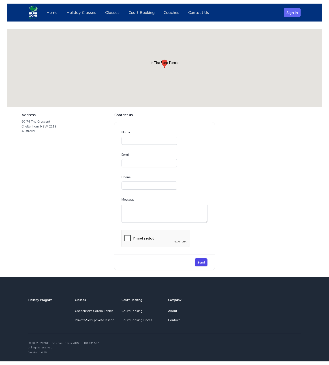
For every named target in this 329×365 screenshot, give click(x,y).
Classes (112, 12)
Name (126, 132)
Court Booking (141, 12)
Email (125, 155)
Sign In (292, 12)
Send (201, 262)
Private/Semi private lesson (94, 320)
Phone (126, 177)
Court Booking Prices (137, 320)
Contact (174, 320)
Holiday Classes (81, 12)
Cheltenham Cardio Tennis (94, 311)
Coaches (171, 12)
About (172, 311)
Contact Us (198, 12)
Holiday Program (40, 300)
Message (128, 199)
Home (52, 12)
